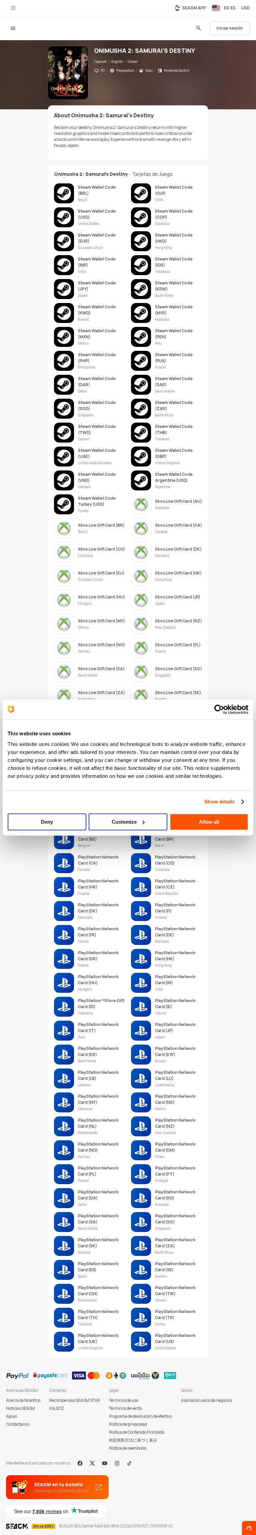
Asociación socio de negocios (206, 1400)
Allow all (209, 822)
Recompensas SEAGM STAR (74, 1400)
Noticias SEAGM (20, 1408)
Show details (219, 801)
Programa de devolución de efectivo (140, 1416)
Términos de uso (123, 1400)
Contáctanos (17, 1424)
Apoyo (11, 1416)
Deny (47, 822)
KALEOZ (56, 1408)
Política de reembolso (127, 1448)
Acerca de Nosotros (23, 1400)
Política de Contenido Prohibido (136, 1432)
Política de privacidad (128, 1424)
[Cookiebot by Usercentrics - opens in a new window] (219, 709)
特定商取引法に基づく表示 (133, 1440)
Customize (124, 822)
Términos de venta (125, 1408)
